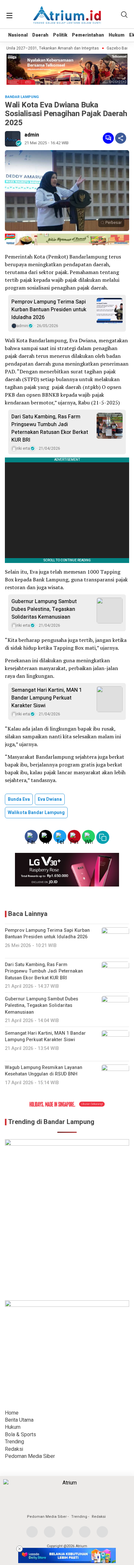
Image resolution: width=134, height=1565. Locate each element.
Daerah (40, 35)
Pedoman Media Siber (30, 1456)
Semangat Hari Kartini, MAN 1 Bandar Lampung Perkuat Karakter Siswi (46, 698)
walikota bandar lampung (36, 812)
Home (12, 1413)
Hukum (117, 35)
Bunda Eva (19, 799)
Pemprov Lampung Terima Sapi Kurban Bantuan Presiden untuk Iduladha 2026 (48, 309)
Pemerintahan (88, 35)
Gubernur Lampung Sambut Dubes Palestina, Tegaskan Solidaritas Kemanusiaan (44, 609)
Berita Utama (19, 1420)
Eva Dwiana (50, 799)
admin (31, 135)
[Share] (120, 138)
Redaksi (14, 1449)
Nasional (18, 35)
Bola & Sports (20, 1434)
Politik (60, 35)
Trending (14, 1442)
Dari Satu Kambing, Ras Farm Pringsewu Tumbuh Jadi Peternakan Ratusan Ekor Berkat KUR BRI (49, 428)
